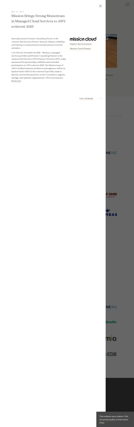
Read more (16, 80)
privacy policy (109, 419)
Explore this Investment (81, 43)
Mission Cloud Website (80, 48)
